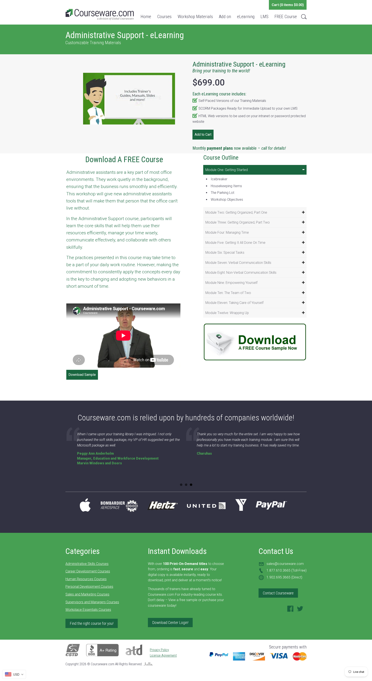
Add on (225, 16)
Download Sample (82, 375)
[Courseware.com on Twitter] (300, 610)
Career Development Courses (87, 571)
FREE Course (285, 16)
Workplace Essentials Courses (88, 610)
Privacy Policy (159, 650)
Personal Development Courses (89, 587)
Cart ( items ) (288, 5)
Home (146, 16)
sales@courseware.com (285, 564)
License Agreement (163, 655)
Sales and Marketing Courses (87, 594)
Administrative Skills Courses (86, 564)
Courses (164, 16)
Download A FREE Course (124, 159)
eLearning (245, 16)
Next (312, 457)
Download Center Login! (170, 622)
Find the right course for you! (91, 623)
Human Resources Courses (86, 579)
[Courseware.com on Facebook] (290, 610)
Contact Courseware (278, 593)
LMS (264, 16)
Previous (60, 457)
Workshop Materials (195, 16)
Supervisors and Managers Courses (92, 602)
